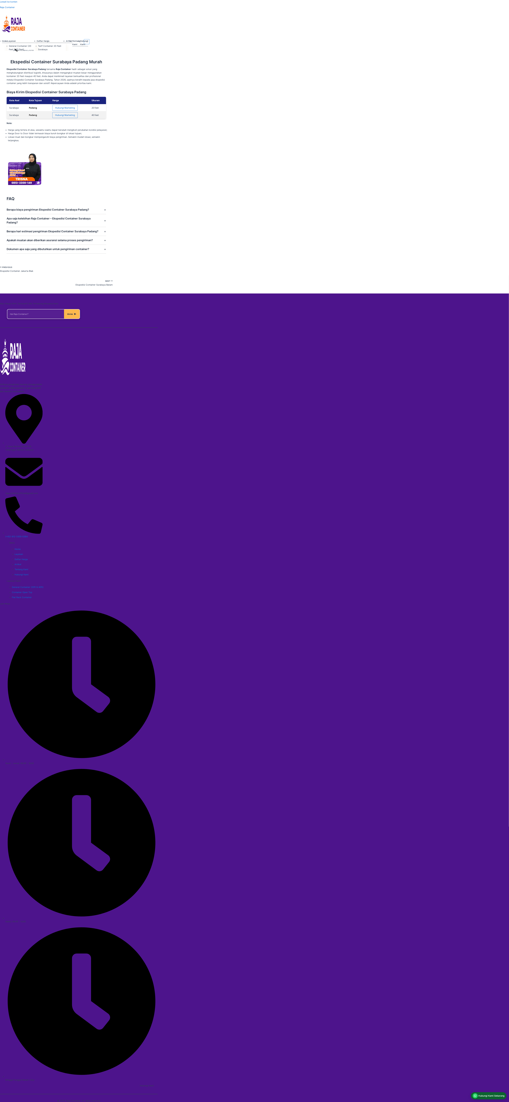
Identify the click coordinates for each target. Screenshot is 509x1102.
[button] (488, 1095)
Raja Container (7, 7)
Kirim (70, 314)
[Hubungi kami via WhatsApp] (16, 50)
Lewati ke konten (8, 1)
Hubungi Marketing (65, 107)
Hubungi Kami (147, 1085)
